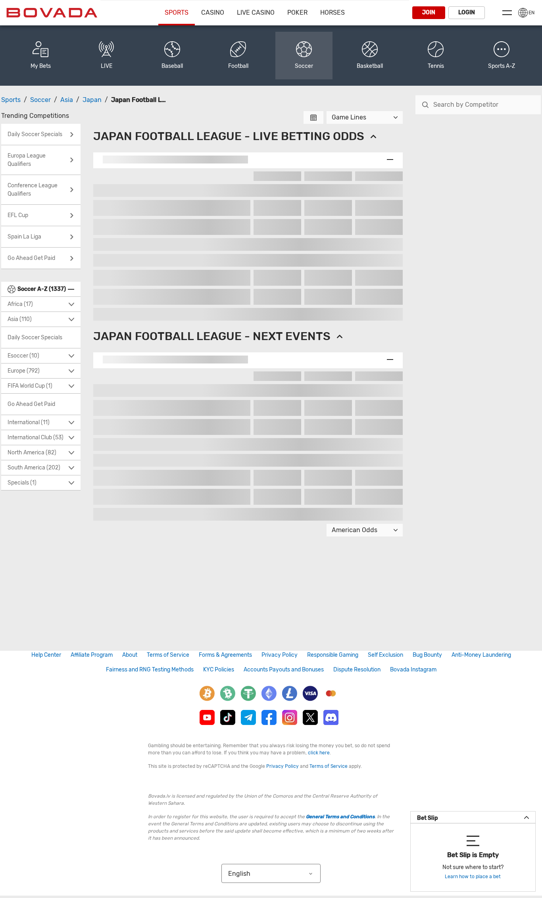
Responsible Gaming (332, 655)
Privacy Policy (279, 655)
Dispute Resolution (357, 669)
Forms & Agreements (225, 655)
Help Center (46, 655)
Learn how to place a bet (473, 876)
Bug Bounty (427, 655)
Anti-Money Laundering (481, 655)
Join (428, 12)
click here (319, 753)
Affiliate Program (92, 655)
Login (466, 12)
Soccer (40, 100)
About (129, 655)
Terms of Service (168, 655)
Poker (297, 12)
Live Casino (256, 12)
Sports (176, 12)
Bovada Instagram (413, 669)
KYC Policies (218, 669)
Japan (92, 100)
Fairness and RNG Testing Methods (150, 669)
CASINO (212, 12)
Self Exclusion (385, 655)
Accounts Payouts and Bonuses (284, 669)
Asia (66, 100)
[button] (501, 55)
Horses (332, 12)
